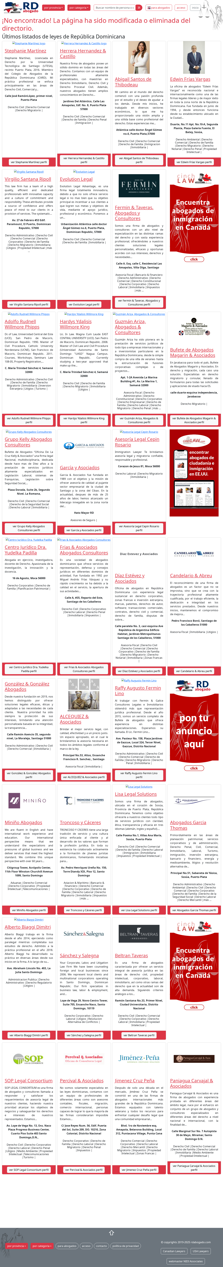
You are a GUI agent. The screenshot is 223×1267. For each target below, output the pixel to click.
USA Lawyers (201, 1251)
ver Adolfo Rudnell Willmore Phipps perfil (29, 420)
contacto (101, 1246)
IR (139, 7)
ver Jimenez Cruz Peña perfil (139, 1170)
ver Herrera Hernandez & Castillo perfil (84, 160)
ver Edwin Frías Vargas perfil (194, 162)
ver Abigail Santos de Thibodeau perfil (139, 160)
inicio (195, 7)
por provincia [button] (52, 7)
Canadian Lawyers (174, 1251)
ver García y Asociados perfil (83, 530)
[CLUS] (194, 472)
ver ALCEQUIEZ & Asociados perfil (84, 777)
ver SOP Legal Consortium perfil (29, 1170)
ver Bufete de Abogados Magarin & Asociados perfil (194, 420)
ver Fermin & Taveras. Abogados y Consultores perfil (139, 302)
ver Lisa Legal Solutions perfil (139, 910)
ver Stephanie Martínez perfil (29, 162)
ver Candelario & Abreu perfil (194, 671)
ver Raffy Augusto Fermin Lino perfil (139, 775)
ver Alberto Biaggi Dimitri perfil (29, 1035)
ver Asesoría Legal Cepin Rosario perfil (139, 528)
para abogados (160, 7)
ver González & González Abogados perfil (29, 775)
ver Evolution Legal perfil (84, 304)
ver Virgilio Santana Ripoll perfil (28, 304)
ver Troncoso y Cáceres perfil (84, 910)
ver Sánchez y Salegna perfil (84, 1035)
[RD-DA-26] (194, 727)
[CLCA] (194, 218)
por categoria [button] (78, 7)
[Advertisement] (111, 1202)
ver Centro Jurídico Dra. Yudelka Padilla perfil (28, 669)
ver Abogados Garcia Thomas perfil (194, 910)
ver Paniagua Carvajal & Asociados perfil (194, 1168)
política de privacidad (125, 1246)
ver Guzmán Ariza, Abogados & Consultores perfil (139, 420)
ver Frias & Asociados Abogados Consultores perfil (84, 669)
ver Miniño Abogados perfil (29, 910)
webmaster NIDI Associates (186, 1261)
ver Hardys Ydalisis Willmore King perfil (84, 420)
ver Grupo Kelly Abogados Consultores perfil (29, 528)
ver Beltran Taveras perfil (139, 1035)
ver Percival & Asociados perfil (84, 1170)
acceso (181, 7)
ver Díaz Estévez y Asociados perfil (139, 671)
